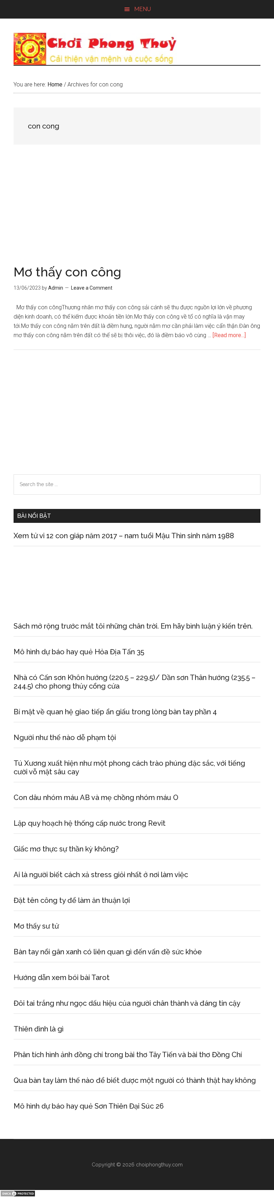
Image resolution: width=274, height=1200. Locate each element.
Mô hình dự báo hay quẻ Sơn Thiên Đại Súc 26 (89, 1106)
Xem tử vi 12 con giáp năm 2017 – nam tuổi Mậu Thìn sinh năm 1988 (124, 535)
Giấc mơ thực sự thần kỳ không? (66, 849)
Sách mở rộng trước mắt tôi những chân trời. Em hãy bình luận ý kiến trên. (133, 626)
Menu (142, 9)
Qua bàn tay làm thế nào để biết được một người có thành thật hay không (135, 1080)
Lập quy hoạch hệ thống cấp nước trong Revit (90, 823)
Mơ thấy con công (67, 271)
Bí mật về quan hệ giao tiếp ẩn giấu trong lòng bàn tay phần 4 (115, 712)
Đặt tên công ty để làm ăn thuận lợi (72, 900)
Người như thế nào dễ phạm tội (65, 737)
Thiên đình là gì (39, 1029)
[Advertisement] (137, 212)
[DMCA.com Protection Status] (18, 1195)
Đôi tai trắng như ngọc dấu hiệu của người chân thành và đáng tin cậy (127, 1003)
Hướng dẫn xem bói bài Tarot (62, 977)
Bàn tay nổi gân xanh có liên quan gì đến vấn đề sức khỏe (108, 952)
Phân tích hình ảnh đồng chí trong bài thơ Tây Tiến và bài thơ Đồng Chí (128, 1054)
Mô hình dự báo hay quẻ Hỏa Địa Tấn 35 (79, 652)
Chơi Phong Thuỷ (137, 49)
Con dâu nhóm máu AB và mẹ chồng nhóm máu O (96, 797)
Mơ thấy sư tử (36, 926)
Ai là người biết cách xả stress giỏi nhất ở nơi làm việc (101, 874)
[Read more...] (229, 335)
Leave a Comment (91, 288)
